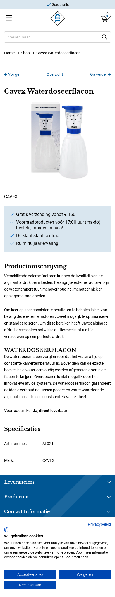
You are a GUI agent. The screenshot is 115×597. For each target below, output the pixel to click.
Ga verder (99, 74)
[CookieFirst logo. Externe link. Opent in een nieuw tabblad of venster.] (6, 529)
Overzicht (55, 74)
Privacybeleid (99, 524)
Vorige (13, 74)
